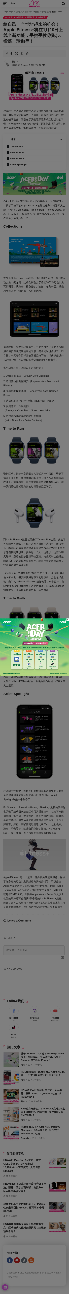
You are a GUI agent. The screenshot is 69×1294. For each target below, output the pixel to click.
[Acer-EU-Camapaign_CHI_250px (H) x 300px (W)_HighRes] (34, 646)
